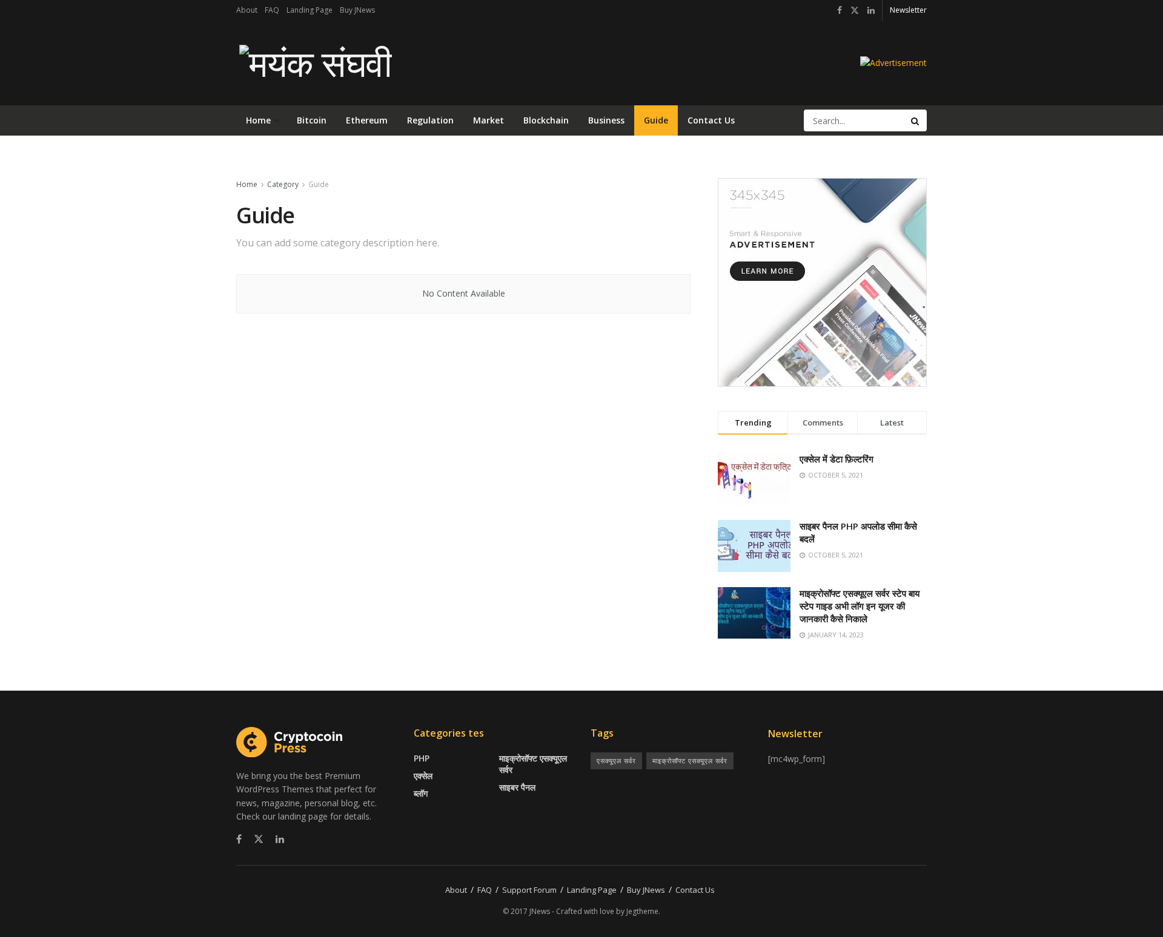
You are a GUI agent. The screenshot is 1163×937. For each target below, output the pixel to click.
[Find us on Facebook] (839, 10)
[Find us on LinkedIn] (871, 10)
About (246, 10)
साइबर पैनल (517, 787)
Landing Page (310, 10)
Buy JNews (357, 10)
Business (606, 120)
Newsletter (908, 10)
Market (488, 120)
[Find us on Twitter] (854, 10)
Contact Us (711, 120)
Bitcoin (311, 120)
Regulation (430, 120)
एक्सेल (423, 775)
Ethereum (367, 120)
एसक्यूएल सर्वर (616, 760)
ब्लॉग (421, 793)
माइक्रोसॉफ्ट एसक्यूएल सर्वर (533, 763)
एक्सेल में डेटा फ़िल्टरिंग (836, 459)
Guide (656, 120)
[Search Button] (916, 120)
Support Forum (529, 889)
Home (258, 120)
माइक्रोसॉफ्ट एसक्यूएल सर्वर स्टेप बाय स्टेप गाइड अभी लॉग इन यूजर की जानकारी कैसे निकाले (859, 606)
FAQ (272, 10)
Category (283, 184)
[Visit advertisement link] (893, 63)
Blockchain (546, 120)
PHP (421, 758)
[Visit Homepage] (314, 63)
